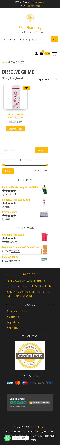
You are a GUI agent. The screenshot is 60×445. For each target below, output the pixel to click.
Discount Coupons (14, 316)
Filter (8, 171)
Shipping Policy (13, 322)
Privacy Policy (12, 327)
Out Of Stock (15, 128)
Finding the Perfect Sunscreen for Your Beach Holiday (29, 286)
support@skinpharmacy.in (36, 2)
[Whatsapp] (7, 438)
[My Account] (36, 53)
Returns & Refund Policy (17, 311)
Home (4, 62)
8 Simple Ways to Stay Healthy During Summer (26, 280)
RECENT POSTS (31, 274)
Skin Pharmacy (30, 27)
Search (41, 150)
